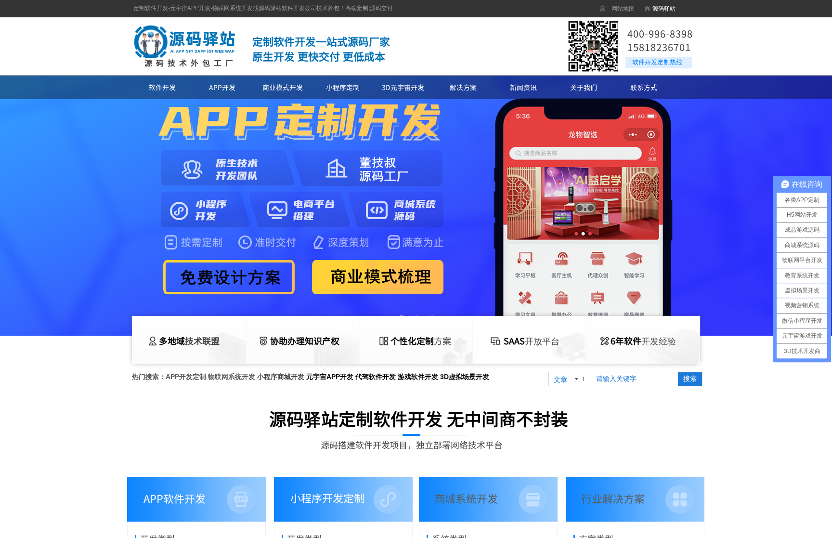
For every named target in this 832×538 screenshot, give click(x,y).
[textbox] (634, 379)
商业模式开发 (282, 87)
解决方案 (463, 87)
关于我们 (583, 87)
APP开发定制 (186, 377)
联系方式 (643, 87)
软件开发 (162, 87)
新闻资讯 (523, 87)
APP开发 (222, 87)
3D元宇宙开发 (403, 87)
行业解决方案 (613, 498)
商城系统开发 (466, 498)
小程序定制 (343, 87)
